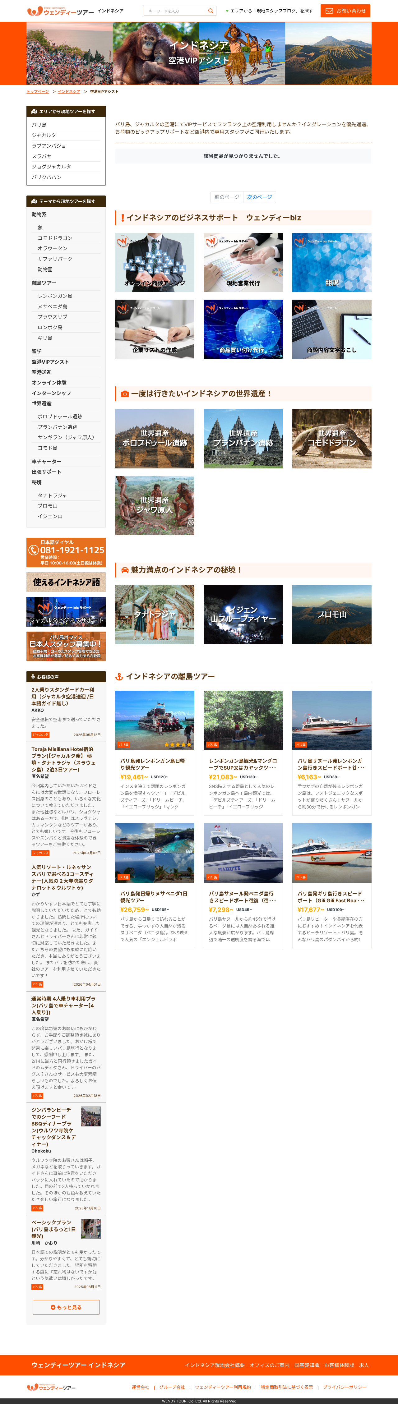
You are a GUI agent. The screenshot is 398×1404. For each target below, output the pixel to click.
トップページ (37, 91)
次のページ (259, 197)
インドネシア (69, 91)
